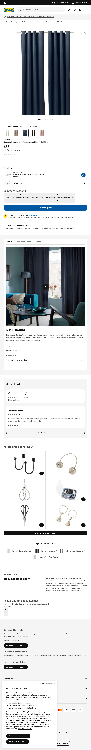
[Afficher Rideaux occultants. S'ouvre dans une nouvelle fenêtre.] (67, 464)
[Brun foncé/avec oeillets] (33, 133)
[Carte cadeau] (73, 710)
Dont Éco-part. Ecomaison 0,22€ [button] (14, 150)
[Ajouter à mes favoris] (85, 33)
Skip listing (7, 606)
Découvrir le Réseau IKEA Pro (14, 662)
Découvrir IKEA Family (11, 640)
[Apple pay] (80, 710)
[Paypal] (66, 710)
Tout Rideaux (53, 557)
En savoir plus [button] (69, 228)
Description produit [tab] (23, 242)
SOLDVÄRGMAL (18, 173)
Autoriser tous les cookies (18, 736)
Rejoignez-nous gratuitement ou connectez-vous (27, 217)
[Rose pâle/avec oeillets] (42, 133)
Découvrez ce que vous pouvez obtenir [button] (60, 217)
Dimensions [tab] (39, 242)
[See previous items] (6, 610)
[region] (45, 72)
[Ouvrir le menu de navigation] (85, 10)
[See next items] (6, 614)
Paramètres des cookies (17, 741)
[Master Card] (60, 710)
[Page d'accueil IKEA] (9, 10)
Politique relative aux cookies (68, 733)
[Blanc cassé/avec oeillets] (7, 133)
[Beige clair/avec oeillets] (16, 133)
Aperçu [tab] (9, 242)
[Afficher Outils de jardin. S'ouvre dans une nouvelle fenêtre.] (25, 490)
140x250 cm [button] (44, 142)
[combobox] (40, 9)
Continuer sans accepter (47, 684)
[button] (18, 348)
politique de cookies (25, 729)
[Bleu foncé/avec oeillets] (25, 133)
